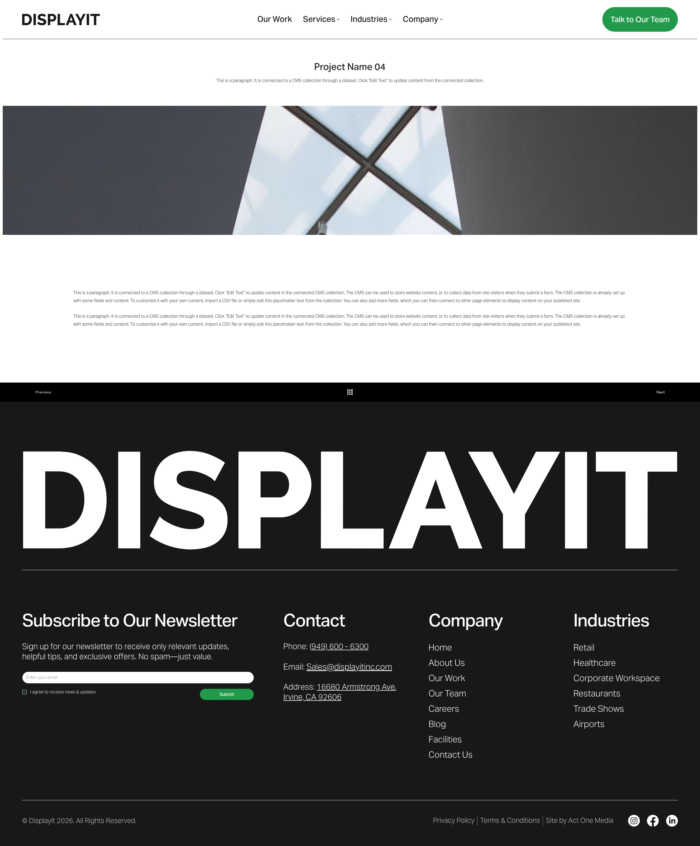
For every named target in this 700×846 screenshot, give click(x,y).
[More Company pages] (441, 19)
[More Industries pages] (390, 19)
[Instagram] (634, 821)
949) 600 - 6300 (340, 646)
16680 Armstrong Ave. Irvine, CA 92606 (339, 692)
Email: (337, 666)
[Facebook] (653, 821)
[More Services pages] (338, 19)
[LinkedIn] (672, 821)
